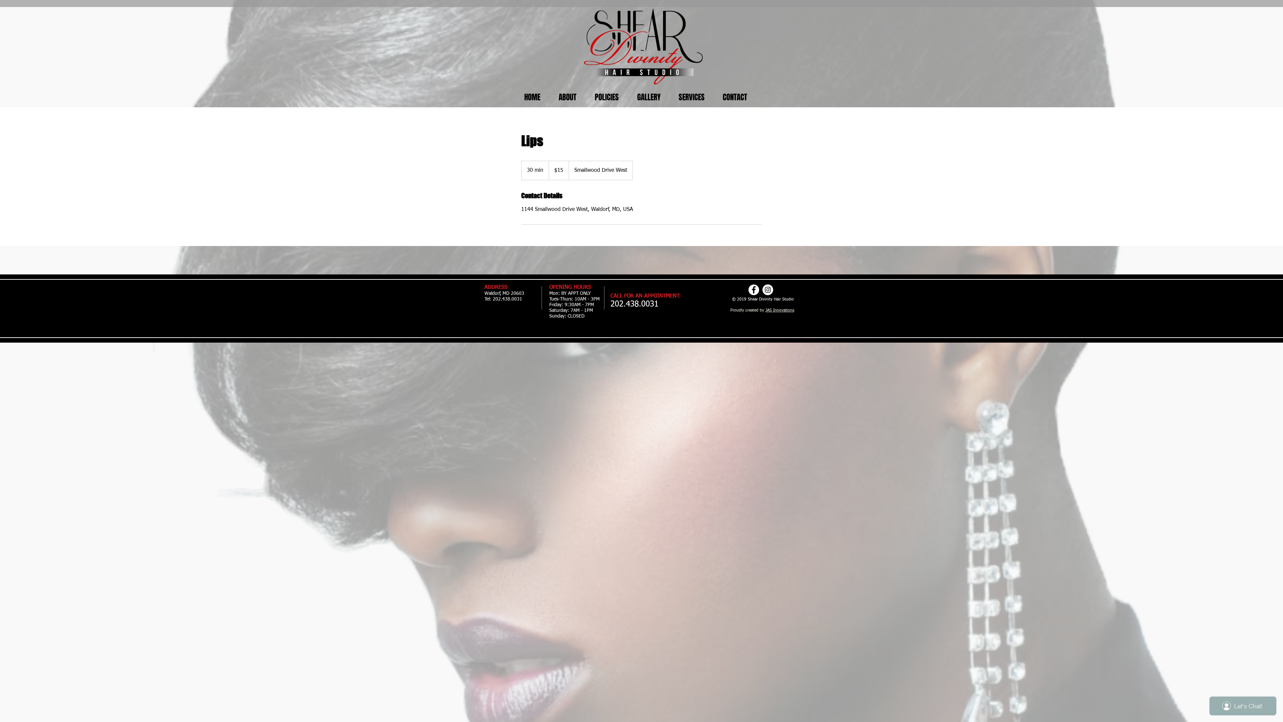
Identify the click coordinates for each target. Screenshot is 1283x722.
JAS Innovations (779, 311)
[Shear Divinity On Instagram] (767, 289)
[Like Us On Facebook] (753, 289)
